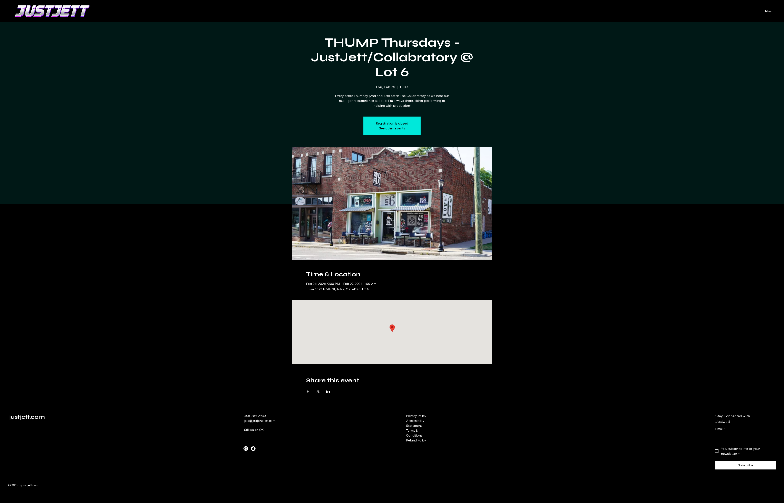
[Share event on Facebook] (308, 391)
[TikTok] (253, 448)
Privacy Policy (416, 416)
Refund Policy (416, 440)
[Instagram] (245, 448)
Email (720, 429)
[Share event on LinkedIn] (328, 391)
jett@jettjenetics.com (260, 421)
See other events (392, 128)
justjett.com (27, 416)
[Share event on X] (318, 391)
